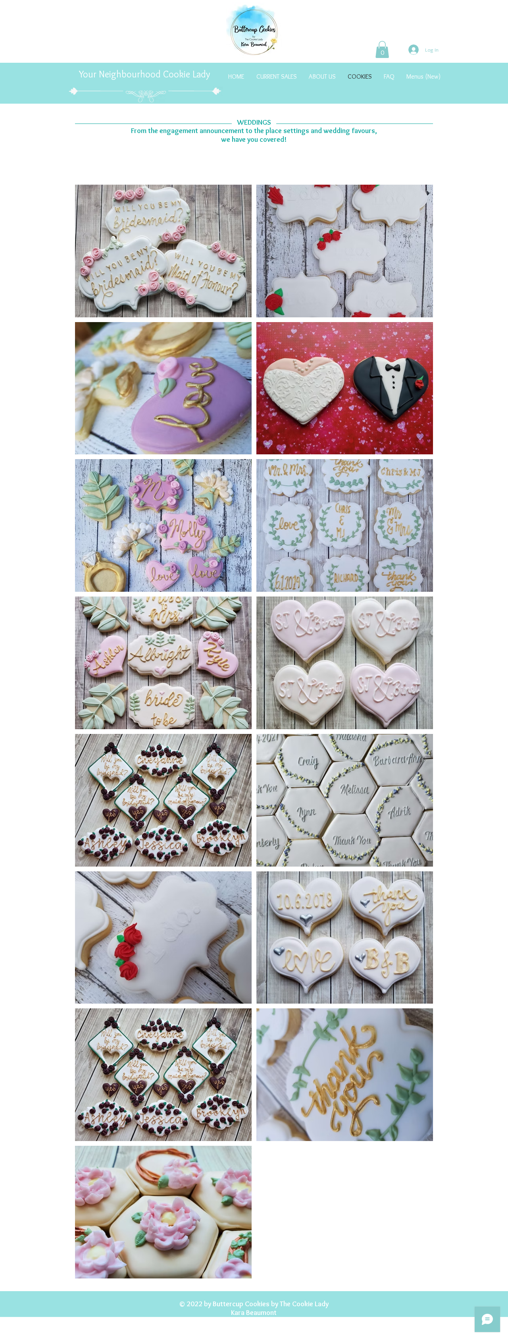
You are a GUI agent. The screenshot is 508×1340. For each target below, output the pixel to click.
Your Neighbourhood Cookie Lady (145, 74)
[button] (382, 49)
